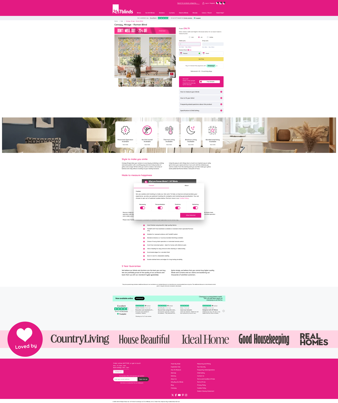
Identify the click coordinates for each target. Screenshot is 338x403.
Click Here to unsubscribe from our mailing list (131, 383)
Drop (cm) (205, 40)
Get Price (201, 59)
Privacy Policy (201, 385)
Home (116, 21)
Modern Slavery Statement (205, 391)
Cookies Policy (201, 388)
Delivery (173, 376)
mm (192, 37)
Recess (185, 53)
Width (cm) (182, 40)
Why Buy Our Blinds (177, 382)
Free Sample (210, 81)
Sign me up (143, 379)
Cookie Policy (184, 198)
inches (211, 37)
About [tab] (187, 185)
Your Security (201, 367)
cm (201, 37)
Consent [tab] (151, 185)
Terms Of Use (201, 382)
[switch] (160, 208)
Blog (172, 385)
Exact (207, 53)
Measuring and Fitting (204, 364)
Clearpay (174, 388)
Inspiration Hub (175, 367)
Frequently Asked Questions (206, 370)
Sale (122, 21)
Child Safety (201, 373)
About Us (174, 379)
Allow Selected (190, 215)
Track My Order (175, 364)
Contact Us (118, 371)
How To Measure (176, 370)
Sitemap (173, 373)
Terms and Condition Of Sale (206, 379)
